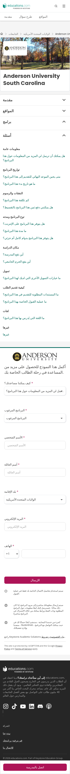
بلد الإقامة (11, 492)
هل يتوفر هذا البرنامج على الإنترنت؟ (24, 224)
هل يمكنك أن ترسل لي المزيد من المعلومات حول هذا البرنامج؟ (34, 158)
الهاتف (9, 546)
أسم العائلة (12, 464)
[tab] (8, 16)
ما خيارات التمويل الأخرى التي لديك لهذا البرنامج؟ (32, 278)
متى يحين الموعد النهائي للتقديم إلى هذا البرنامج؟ (31, 177)
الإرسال (35, 580)
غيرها (6, 334)
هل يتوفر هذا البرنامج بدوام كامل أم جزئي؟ (28, 238)
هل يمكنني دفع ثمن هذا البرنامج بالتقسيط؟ (28, 207)
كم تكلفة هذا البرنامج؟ (16, 200)
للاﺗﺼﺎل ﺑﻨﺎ (8, 747)
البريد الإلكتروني (14, 519)
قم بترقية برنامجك (12, 740)
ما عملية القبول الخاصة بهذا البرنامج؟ (25, 301)
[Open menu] (64, 6)
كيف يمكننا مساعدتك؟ (18, 383)
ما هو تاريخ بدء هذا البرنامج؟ (19, 184)
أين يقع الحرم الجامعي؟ (17, 261)
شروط (44, 636)
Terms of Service (23, 648)
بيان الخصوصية (57, 636)
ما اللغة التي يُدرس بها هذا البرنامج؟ (24, 318)
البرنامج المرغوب (15, 410)
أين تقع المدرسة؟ (13, 254)
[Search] (56, 6)
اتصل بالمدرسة (35, 767)
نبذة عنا (6, 733)
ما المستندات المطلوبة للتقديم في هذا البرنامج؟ (31, 294)
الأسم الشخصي (14, 437)
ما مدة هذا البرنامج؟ (14, 231)
